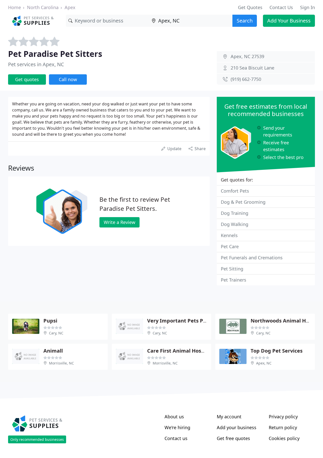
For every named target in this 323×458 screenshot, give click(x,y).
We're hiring (177, 427)
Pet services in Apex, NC (36, 64)
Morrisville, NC (61, 363)
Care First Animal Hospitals (181, 350)
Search (245, 20)
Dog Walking (234, 224)
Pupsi (50, 320)
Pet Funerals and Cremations (252, 258)
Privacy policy (283, 417)
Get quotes (27, 79)
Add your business (236, 427)
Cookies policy (284, 438)
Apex (70, 7)
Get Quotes (250, 7)
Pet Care (230, 246)
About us (174, 417)
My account (229, 417)
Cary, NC (56, 333)
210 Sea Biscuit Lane (252, 68)
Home (14, 7)
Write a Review (119, 222)
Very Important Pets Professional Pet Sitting (203, 320)
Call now (68, 79)
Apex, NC (264, 363)
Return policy (283, 427)
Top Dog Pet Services (277, 350)
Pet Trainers (233, 280)
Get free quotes (233, 438)
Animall (53, 350)
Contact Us (281, 7)
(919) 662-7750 (246, 79)
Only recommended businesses (37, 439)
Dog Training (234, 213)
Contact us (176, 438)
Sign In (307, 7)
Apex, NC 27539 (247, 56)
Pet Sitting (232, 269)
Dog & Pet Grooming (243, 202)
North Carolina (43, 7)
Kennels (229, 235)
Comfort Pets (235, 191)
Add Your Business (289, 20)
